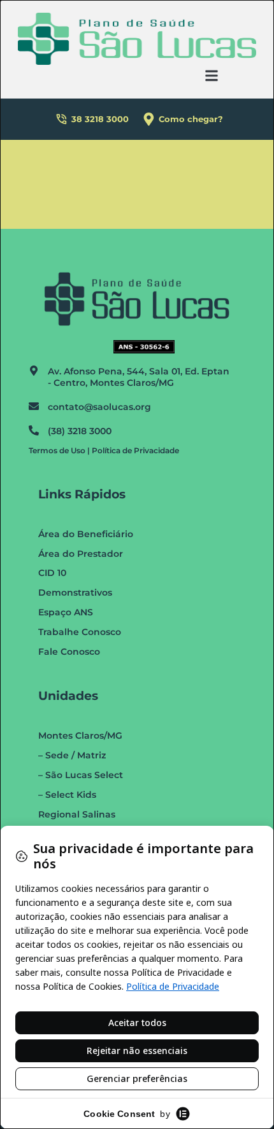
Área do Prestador (80, 553)
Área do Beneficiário (85, 534)
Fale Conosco (69, 651)
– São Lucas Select (80, 775)
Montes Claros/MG (80, 735)
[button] (211, 75)
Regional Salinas (76, 814)
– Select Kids (67, 794)
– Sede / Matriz (72, 755)
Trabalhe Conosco (79, 632)
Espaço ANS (65, 612)
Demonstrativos (75, 592)
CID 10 (52, 572)
